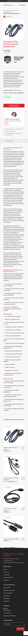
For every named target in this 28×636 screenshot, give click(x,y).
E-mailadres (7, 624)
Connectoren (6, 572)
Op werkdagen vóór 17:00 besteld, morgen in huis (14, 562)
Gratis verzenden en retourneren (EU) (14, 1)
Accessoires (6, 580)
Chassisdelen (6, 575)
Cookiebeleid (6, 601)
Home (4, 10)
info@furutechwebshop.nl (9, 616)
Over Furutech (6, 588)
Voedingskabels (6, 12)
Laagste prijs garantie (10, 131)
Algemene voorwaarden (9, 590)
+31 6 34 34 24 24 (7, 613)
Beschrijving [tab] (10, 140)
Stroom (16, 10)
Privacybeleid (6, 598)
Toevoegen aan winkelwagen (14, 106)
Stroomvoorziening (8, 577)
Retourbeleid (6, 596)
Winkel (8, 10)
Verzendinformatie (7, 593)
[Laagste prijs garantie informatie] (7, 59)
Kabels (12, 10)
